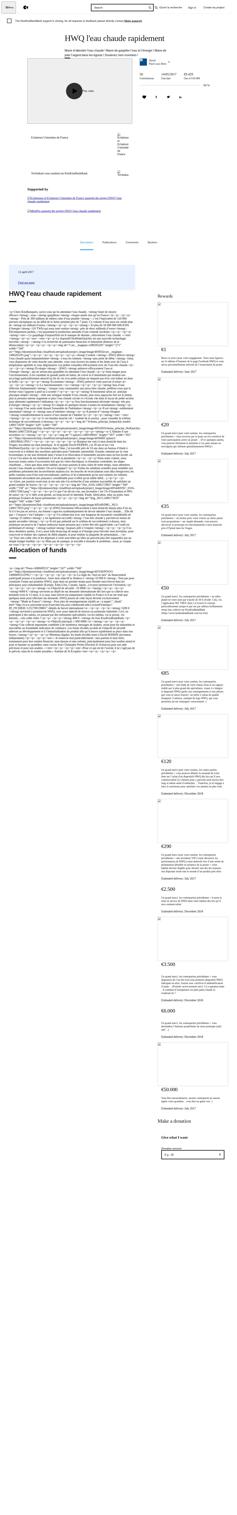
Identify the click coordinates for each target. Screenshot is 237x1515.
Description (86, 242)
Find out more (26, 282)
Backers (152, 242)
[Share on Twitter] (168, 97)
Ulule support (133, 20)
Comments (132, 242)
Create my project (213, 7)
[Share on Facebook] (156, 97)
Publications (109, 242)
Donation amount (171, 1148)
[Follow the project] (144, 97)
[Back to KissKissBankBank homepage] (23, 7)
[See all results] (150, 8)
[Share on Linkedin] (180, 97)
